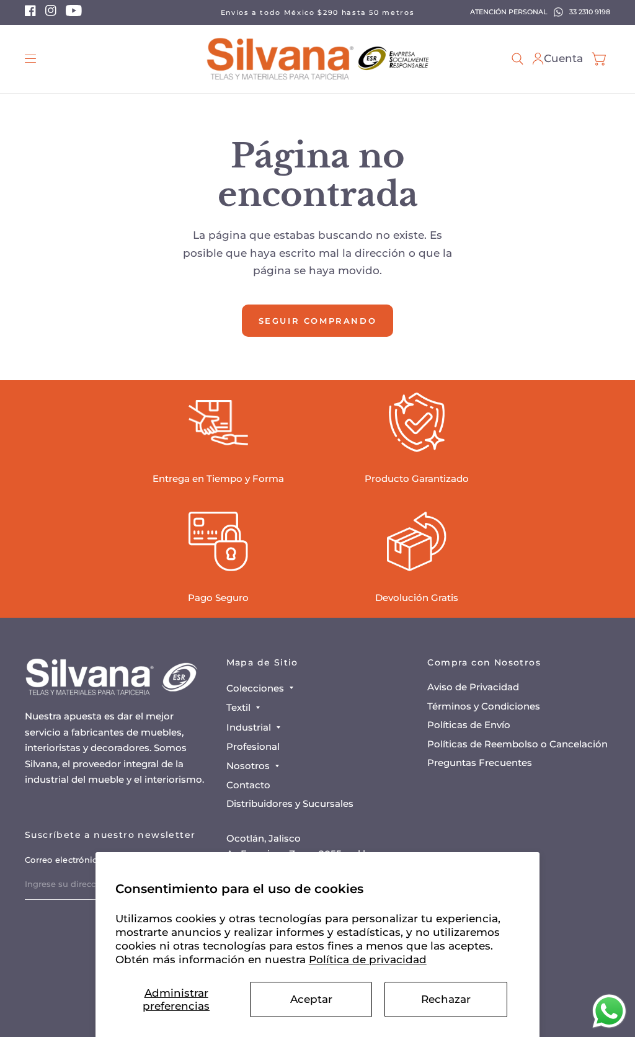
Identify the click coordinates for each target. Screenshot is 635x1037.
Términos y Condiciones (483, 706)
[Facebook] (30, 13)
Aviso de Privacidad (473, 687)
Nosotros (248, 766)
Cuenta (563, 58)
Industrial (248, 727)
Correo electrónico (63, 860)
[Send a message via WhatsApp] (609, 1011)
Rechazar (446, 999)
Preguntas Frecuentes (479, 762)
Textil (238, 707)
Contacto (248, 785)
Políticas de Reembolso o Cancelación (517, 744)
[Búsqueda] (517, 59)
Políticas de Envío (468, 725)
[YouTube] (74, 13)
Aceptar (311, 999)
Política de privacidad (368, 959)
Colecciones (255, 688)
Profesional (253, 746)
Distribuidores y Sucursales (289, 803)
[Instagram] (50, 13)
